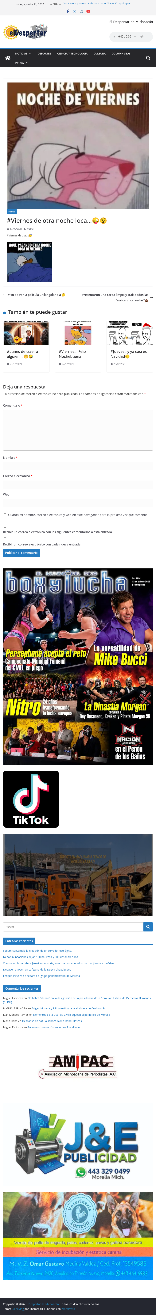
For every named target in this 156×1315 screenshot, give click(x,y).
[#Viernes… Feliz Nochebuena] (78, 324)
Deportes (44, 53)
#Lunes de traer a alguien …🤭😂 (22, 354)
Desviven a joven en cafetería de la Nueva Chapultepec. (97, 4)
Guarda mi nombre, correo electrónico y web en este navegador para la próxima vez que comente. (77, 515)
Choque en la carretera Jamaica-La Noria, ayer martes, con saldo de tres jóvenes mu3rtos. (59, 963)
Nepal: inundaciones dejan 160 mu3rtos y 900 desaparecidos (40, 957)
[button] (29, 53)
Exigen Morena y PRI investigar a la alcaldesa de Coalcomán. (69, 1008)
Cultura (100, 53)
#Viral (19, 62)
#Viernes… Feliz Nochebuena (72, 354)
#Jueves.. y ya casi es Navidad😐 (129, 354)
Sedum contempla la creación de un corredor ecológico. (37, 950)
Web (6, 494)
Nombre (10, 458)
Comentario (13, 405)
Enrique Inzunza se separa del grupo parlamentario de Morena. (41, 976)
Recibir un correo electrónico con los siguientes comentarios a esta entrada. (58, 532)
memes (11, 211)
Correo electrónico (18, 476)
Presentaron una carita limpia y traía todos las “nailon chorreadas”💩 (115, 297)
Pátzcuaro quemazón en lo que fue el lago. (54, 1027)
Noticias (21, 53)
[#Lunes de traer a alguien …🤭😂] (26, 324)
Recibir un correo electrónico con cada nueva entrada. (42, 544)
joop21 (30, 228)
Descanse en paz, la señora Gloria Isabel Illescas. (52, 1021)
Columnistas (121, 53)
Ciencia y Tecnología (72, 53)
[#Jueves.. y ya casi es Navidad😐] (130, 324)
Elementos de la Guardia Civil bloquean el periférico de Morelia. (72, 1014)
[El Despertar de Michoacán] (7, 58)
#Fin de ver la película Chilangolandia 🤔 (36, 295)
